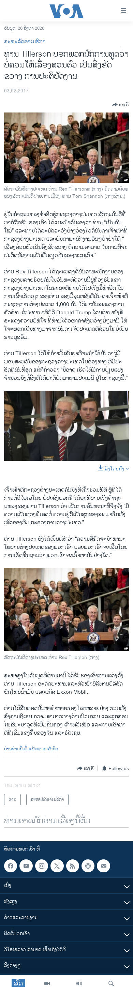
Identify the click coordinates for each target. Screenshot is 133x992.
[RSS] (72, 865)
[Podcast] (88, 865)
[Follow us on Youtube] (25, 865)
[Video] (47, 983)
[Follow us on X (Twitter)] (56, 865)
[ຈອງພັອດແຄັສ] (103, 865)
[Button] (120, 105)
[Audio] (79, 983)
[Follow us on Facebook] (10, 865)
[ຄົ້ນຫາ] (111, 983)
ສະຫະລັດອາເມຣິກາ (24, 41)
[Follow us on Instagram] (41, 865)
